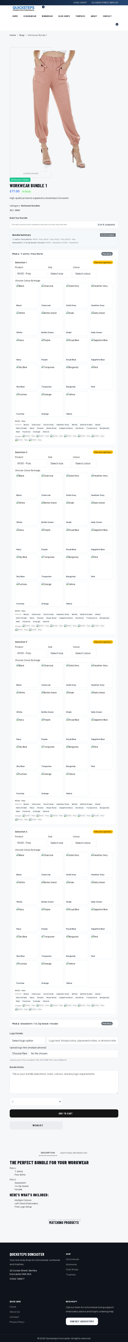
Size (50, 267)
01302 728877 (80, 2)
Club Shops (64, 16)
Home (15, 16)
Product (19, 267)
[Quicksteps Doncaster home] (22, 8)
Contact (107, 16)
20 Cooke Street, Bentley (105, 2)
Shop (22, 35)
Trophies (80, 16)
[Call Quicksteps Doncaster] (39, 8)
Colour (76, 267)
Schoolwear (29, 16)
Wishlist (38, 1125)
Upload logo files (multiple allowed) (28, 1047)
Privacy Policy (17, 1322)
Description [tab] (48, 1152)
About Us (15, 1311)
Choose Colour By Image (27, 280)
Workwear (47, 16)
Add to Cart (66, 1113)
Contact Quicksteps (82, 1321)
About (94, 16)
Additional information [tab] (73, 1152)
